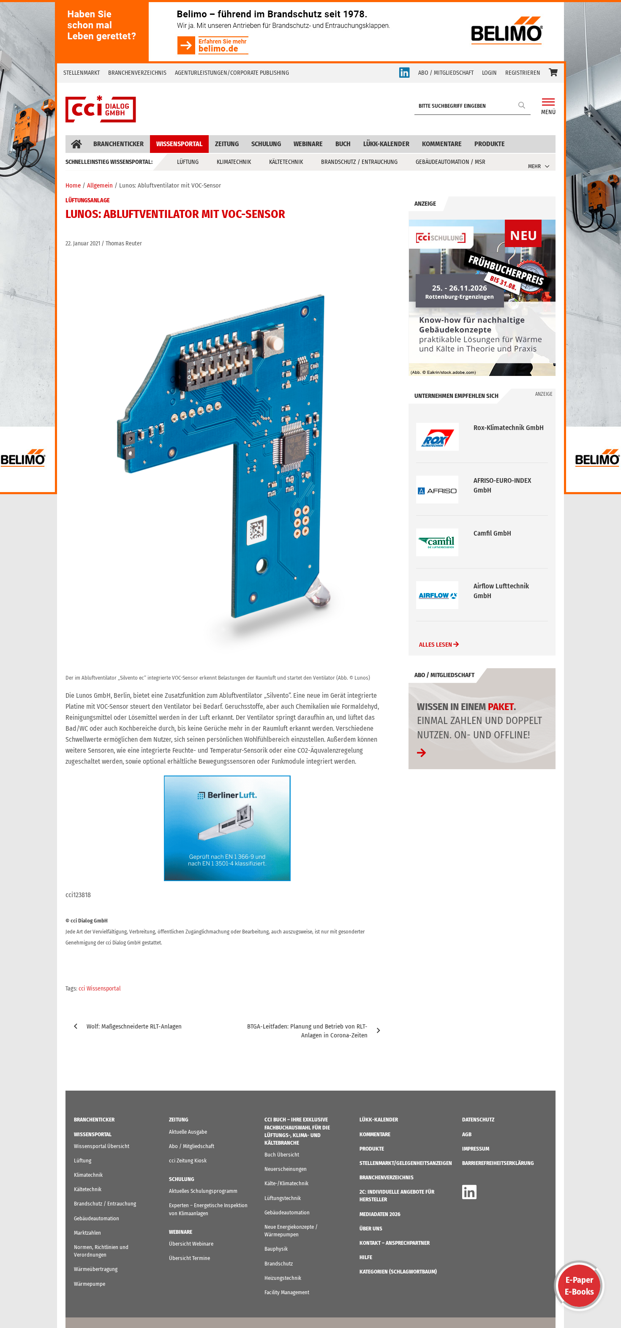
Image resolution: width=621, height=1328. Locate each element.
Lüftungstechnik (282, 1198)
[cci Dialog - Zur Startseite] (100, 108)
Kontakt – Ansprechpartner (395, 1243)
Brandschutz (278, 1263)
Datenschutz (478, 1119)
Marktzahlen (87, 1233)
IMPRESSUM (475, 1149)
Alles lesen (436, 644)
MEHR (534, 166)
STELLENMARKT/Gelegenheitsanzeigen (406, 1163)
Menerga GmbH (496, 586)
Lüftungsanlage (87, 200)
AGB (466, 1134)
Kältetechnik (286, 162)
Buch (343, 144)
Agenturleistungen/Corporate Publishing (232, 72)
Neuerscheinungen (285, 1169)
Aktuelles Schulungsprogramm (203, 1191)
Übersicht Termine (189, 1258)
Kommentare (442, 144)
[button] (553, 73)
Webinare (308, 144)
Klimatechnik (234, 162)
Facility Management (286, 1292)
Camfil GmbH (492, 480)
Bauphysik (276, 1249)
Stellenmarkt (81, 72)
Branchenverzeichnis (137, 72)
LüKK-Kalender (386, 144)
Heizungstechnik (282, 1278)
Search (522, 105)
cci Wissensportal (100, 988)
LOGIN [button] (489, 72)
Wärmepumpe (89, 1284)
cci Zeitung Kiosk (188, 1160)
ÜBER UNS (371, 1228)
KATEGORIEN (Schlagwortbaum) (398, 1271)
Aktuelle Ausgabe (188, 1132)
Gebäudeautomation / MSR (450, 162)
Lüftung (188, 162)
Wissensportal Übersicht (101, 1146)
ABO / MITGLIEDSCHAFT (446, 72)
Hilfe (366, 1257)
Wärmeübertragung (95, 1269)
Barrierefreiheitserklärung (498, 1163)
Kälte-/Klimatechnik (286, 1183)
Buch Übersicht (281, 1154)
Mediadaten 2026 (380, 1214)
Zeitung (227, 144)
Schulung (266, 144)
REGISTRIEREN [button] (522, 72)
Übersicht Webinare (191, 1244)
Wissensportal (179, 144)
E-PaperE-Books (579, 1286)
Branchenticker (118, 144)
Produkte (489, 144)
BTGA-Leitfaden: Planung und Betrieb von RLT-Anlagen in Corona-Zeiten (307, 1031)
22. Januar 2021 (82, 243)
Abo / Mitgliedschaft (191, 1146)
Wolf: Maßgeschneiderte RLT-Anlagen (134, 1026)
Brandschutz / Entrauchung (359, 162)
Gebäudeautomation (96, 1218)
